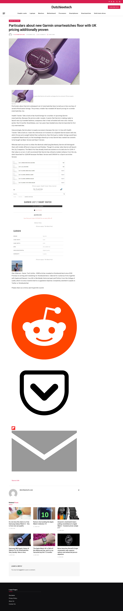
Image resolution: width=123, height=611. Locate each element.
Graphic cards (22, 13)
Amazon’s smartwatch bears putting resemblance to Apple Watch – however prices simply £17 (68, 525)
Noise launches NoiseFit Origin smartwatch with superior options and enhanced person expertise (68, 551)
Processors (62, 13)
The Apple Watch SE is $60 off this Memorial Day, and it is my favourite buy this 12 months (43, 550)
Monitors (41, 13)
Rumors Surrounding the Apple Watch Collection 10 (43, 523)
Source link (15, 480)
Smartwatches (86, 13)
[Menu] (4, 13)
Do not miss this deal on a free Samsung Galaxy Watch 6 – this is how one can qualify (19, 524)
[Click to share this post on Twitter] (15, 293)
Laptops (32, 13)
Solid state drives (100, 13)
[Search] (119, 1)
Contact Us (12, 604)
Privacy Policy (13, 598)
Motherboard (51, 13)
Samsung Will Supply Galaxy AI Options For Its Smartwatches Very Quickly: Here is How (19, 550)
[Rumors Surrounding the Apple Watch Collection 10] (44, 513)
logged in (21, 570)
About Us (11, 601)
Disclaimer (12, 595)
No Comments (42, 34)
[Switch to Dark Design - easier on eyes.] (117, 1)
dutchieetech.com (19, 34)
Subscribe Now (114, 7)
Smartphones (73, 13)
